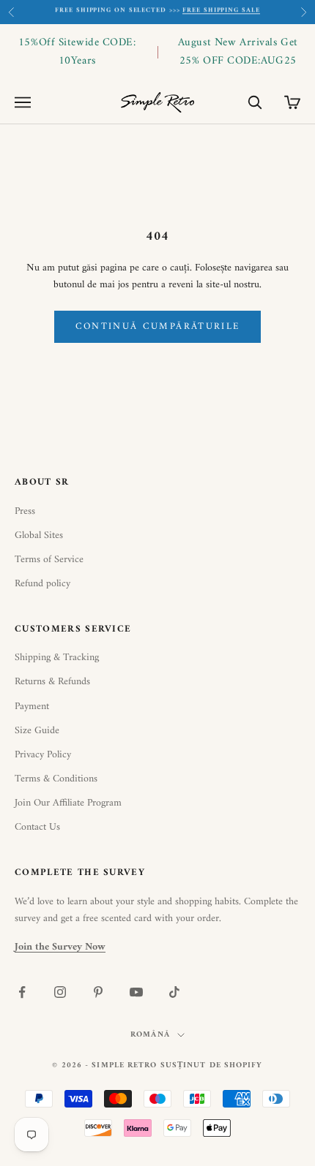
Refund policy (42, 584)
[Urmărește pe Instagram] (60, 992)
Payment (32, 706)
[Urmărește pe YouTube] (136, 992)
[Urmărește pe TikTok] (174, 992)
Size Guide (37, 731)
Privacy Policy (43, 755)
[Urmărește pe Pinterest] (98, 992)
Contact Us (37, 827)
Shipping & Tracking (57, 657)
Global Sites (39, 535)
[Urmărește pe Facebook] (22, 992)
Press (25, 511)
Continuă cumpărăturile (157, 326)
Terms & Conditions (56, 779)
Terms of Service (49, 559)
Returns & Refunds (52, 682)
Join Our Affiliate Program (68, 803)
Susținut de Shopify (211, 1065)
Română (150, 1035)
